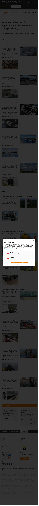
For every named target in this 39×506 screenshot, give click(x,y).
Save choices (19, 264)
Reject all (14, 262)
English (5, 240)
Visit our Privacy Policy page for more (10, 249)
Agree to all (23, 262)
